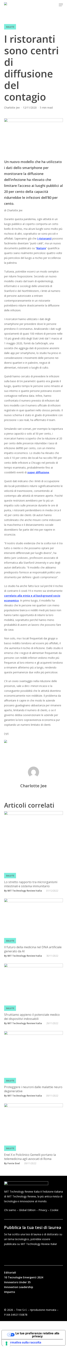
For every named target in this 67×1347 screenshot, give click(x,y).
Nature (41, 248)
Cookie (54, 1210)
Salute (10, 26)
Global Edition (27, 1210)
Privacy (43, 1210)
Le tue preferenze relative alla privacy (37, 1334)
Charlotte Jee (12, 107)
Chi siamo (10, 1210)
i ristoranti (44, 238)
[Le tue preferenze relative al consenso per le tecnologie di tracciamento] (6, 1343)
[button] (61, 5)
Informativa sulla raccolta (23, 1342)
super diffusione (38, 472)
